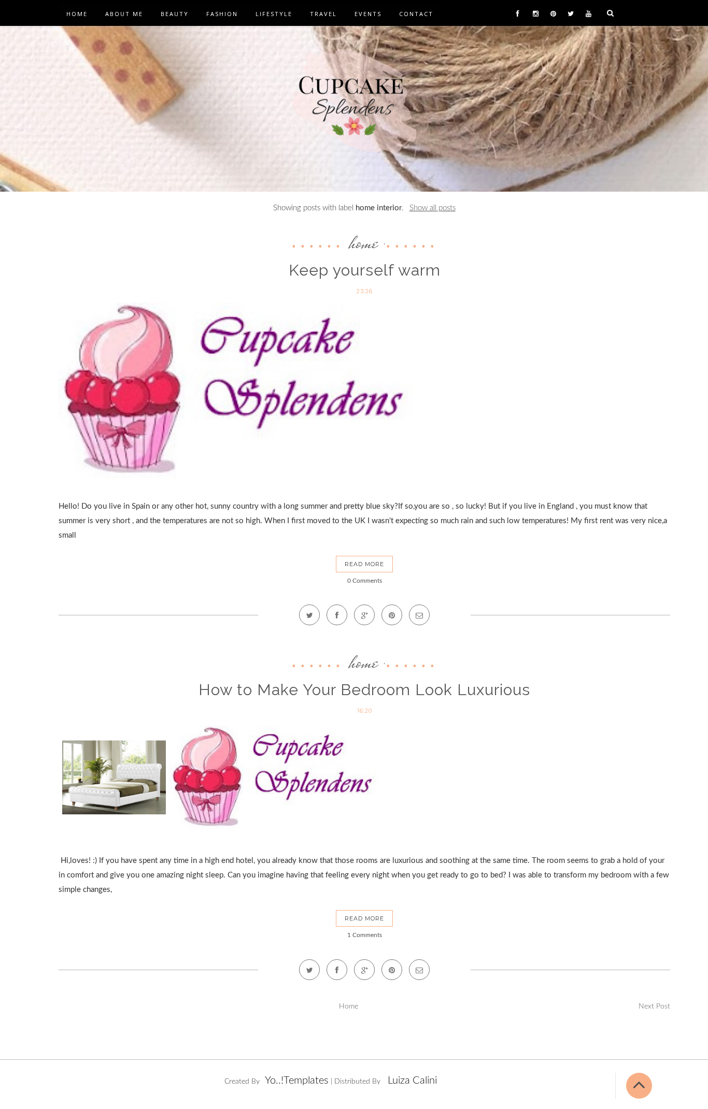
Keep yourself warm (365, 270)
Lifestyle (274, 14)
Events (368, 14)
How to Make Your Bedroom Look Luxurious (364, 690)
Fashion (222, 14)
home (363, 242)
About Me (124, 14)
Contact (416, 14)
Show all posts (432, 208)
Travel (323, 14)
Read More (364, 564)
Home (77, 14)
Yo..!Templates (297, 1080)
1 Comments (364, 935)
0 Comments (364, 581)
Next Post (654, 1006)
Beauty (175, 14)
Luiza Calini (412, 1080)
